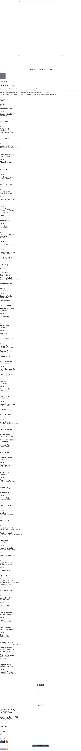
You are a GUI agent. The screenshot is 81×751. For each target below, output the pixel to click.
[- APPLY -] (40, 701)
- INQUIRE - (40, 685)
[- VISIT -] (40, 691)
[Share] (5, 749)
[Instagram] (4, 741)
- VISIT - (40, 695)
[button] (1, 72)
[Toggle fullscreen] (3, 749)
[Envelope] (7, 741)
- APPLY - (40, 706)
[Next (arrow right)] (3, 750)
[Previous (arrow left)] (1, 750)
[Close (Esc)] (7, 749)
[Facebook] (1, 741)
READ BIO (2, 111)
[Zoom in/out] (1, 749)
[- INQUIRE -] (40, 681)
